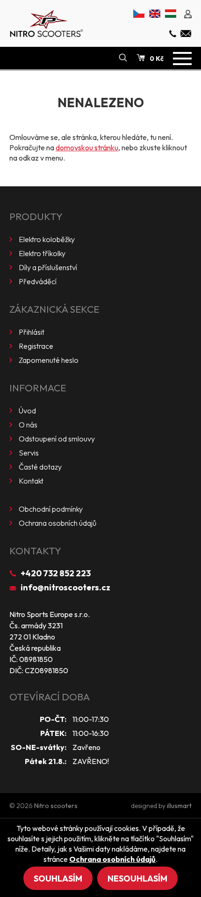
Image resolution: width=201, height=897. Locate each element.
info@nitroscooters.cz (65, 587)
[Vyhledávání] (123, 58)
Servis (29, 452)
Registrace (36, 346)
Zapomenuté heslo (49, 360)
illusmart (179, 805)
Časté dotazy (40, 466)
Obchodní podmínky (51, 509)
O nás (28, 424)
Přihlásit (31, 332)
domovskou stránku (87, 147)
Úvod (27, 410)
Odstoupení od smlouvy (57, 438)
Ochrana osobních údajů (57, 523)
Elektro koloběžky (47, 239)
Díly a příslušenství (48, 267)
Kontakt (31, 480)
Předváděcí (38, 281)
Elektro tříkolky (42, 253)
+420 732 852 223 (56, 573)
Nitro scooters (56, 805)
